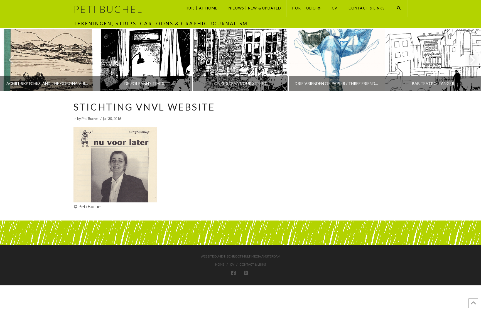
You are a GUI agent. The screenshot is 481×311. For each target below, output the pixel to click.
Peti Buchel (108, 9)
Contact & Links (252, 264)
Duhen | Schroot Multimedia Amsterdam (247, 256)
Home (219, 264)
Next (469, 60)
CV (232, 264)
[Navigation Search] (399, 8)
